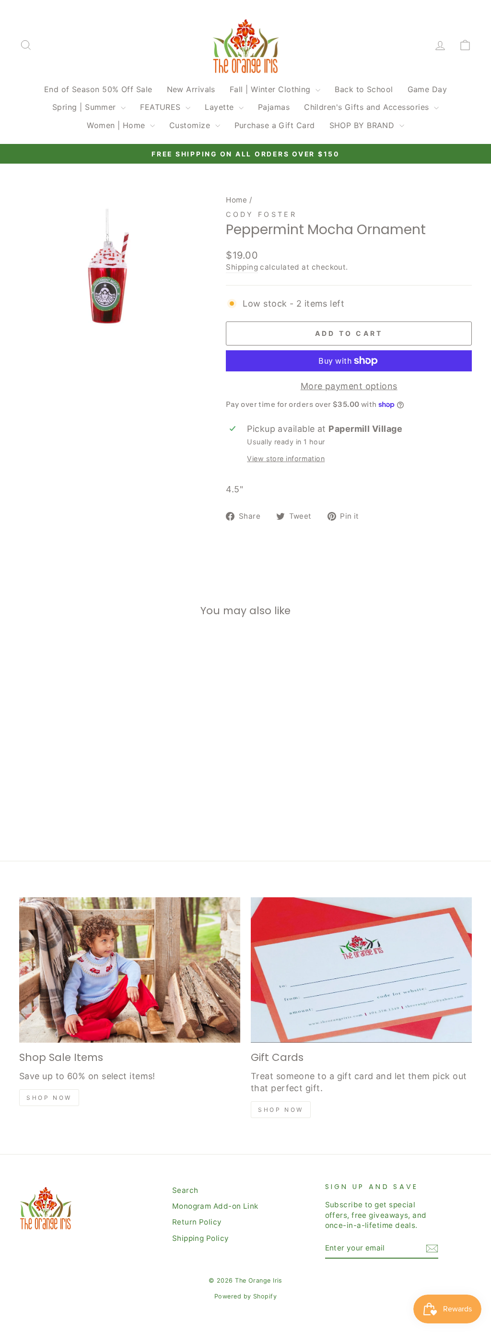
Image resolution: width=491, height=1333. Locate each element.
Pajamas (274, 107)
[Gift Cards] (361, 970)
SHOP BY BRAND (363, 125)
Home (236, 199)
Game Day (427, 89)
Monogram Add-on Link (215, 1206)
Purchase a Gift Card (274, 125)
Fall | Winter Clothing (271, 89)
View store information (286, 458)
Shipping (242, 267)
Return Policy (197, 1221)
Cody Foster (261, 214)
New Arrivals (191, 89)
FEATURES (161, 107)
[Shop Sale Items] (129, 970)
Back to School (364, 89)
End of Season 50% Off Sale (98, 89)
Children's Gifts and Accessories (368, 107)
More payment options (349, 386)
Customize (191, 125)
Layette (220, 107)
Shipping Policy (200, 1238)
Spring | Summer (85, 107)
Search (185, 1190)
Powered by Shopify (245, 1296)
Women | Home (117, 125)
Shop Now (49, 1097)
